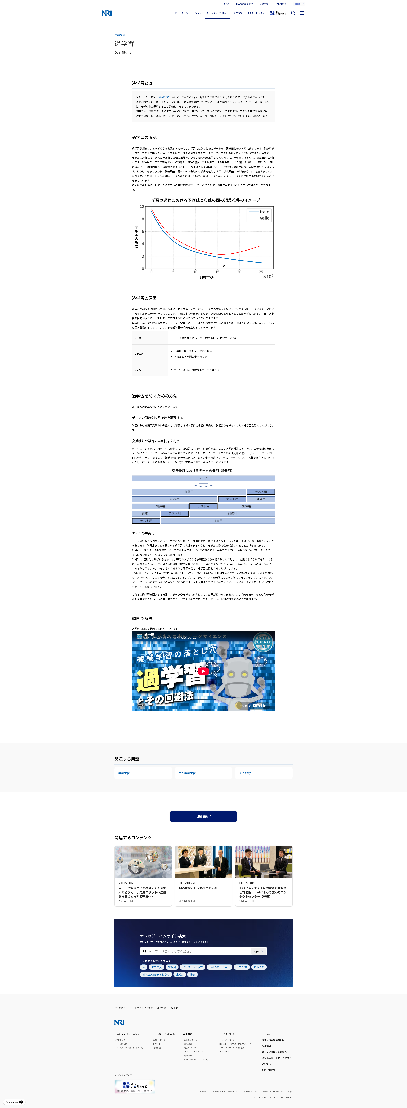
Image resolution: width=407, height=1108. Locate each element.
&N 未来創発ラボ (277, 13)
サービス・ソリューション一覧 (129, 1047)
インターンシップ (193, 967)
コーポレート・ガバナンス (195, 1051)
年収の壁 (259, 967)
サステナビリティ (256, 13)
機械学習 (164, 97)
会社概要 (188, 1055)
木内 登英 (241, 967)
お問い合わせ (280, 3)
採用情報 (264, 3)
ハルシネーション (219, 967)
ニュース (225, 3)
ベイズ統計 (246, 773)
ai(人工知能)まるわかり (156, 974)
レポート (157, 1043)
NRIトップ (119, 1007)
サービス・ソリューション (188, 13)
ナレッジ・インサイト (217, 13)
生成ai (179, 974)
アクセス (266, 1063)
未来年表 (156, 967)
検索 (256, 951)
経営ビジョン (190, 1047)
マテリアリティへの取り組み (232, 1047)
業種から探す (121, 1039)
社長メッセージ (191, 1039)
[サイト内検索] (293, 13)
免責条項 (203, 1091)
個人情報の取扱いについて (250, 1091)
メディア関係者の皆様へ (274, 1051)
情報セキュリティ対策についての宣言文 (278, 1091)
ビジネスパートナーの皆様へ (276, 1057)
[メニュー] (302, 13)
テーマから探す (122, 1043)
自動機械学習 (187, 773)
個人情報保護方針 (230, 1091)
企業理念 (188, 1043)
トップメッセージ (227, 1039)
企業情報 (237, 13)
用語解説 (202, 816)
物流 (192, 974)
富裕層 (172, 967)
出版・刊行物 (159, 1039)
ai (144, 967)
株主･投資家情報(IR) (244, 3)
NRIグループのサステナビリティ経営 (235, 1043)
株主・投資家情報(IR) (273, 1040)
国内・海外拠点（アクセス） (196, 1059)
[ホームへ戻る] (107, 13)
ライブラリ (224, 1051)
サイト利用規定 (215, 1091)
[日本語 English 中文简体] (299, 4)
